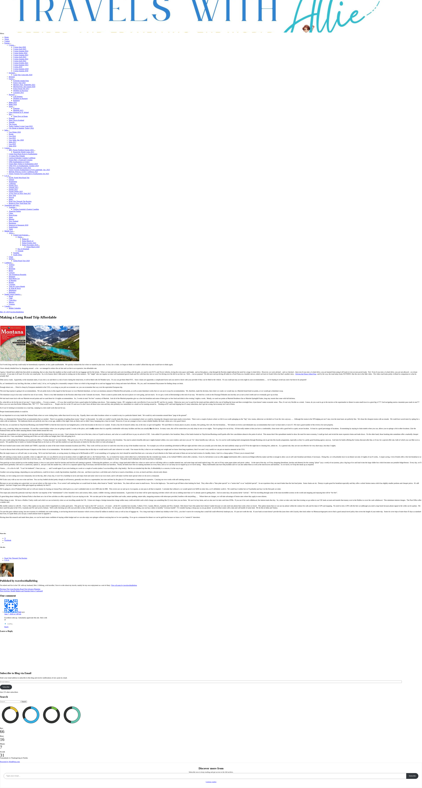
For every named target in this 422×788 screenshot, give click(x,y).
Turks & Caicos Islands (17, 286)
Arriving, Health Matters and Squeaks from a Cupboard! (21, 591)
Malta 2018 (13, 104)
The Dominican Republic (17, 274)
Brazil (11, 296)
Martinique (12, 290)
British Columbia (15, 308)
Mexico (11, 302)
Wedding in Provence (20, 91)
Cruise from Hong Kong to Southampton (23, 154)
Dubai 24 (25, 239)
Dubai (20, 237)
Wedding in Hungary (20, 98)
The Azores (13, 124)
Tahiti (11, 229)
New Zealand (13, 221)
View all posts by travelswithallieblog (124, 585)
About (6, 39)
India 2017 (12, 142)
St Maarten (12, 280)
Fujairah (20, 251)
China (11, 213)
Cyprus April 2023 (19, 57)
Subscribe (6, 687)
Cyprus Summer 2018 (20, 69)
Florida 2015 (13, 185)
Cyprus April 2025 (19, 49)
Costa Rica (12, 300)
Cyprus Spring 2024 (20, 53)
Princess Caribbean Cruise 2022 (20, 168)
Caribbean (8, 263)
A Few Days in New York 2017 (20, 193)
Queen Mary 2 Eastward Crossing (20, 160)
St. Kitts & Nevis (15, 288)
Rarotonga (12, 223)
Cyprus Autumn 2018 (20, 71)
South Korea (13, 227)
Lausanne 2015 (18, 93)
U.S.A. (6, 176)
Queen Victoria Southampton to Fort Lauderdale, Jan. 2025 (29, 170)
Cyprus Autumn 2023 (20, 55)
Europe (6, 43)
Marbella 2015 (18, 110)
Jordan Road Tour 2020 (21, 261)
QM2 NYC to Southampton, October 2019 (24, 166)
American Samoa (15, 211)
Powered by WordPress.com (10, 762)
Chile (11, 298)
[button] (13, 343)
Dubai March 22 (27, 241)
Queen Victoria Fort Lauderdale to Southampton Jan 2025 (29, 174)
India (6, 130)
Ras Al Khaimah (23, 249)
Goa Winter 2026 (15, 132)
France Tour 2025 (19, 83)
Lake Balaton (18, 96)
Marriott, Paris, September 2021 (24, 85)
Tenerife (12, 122)
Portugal (12, 118)
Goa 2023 (12, 138)
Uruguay (12, 304)
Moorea (11, 219)
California (12, 184)
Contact (7, 41)
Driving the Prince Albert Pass (305, 374)
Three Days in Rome (20, 116)
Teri (19, 612)
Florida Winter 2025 (16, 191)
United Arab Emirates (20, 235)
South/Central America (12, 294)
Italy (10, 114)
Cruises (7, 148)
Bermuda (12, 269)
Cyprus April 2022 (19, 61)
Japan (11, 217)
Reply (6, 627)
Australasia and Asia (11, 205)
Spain (11, 106)
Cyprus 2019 (17, 67)
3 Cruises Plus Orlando (17, 156)
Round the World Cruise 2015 (23, 152)
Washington (13, 182)
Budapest (16, 100)
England (12, 73)
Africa (11, 233)
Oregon (11, 180)
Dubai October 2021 (29, 243)
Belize (11, 271)
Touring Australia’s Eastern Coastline (26, 209)
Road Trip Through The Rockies (20, 201)
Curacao (12, 273)
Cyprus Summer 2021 (20, 65)
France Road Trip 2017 (21, 89)
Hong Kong (13, 215)
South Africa (17, 255)
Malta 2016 (13, 102)
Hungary (12, 94)
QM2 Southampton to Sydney (19, 162)
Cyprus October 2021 (20, 63)
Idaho (11, 199)
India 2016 (12, 146)
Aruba (11, 267)
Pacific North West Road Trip (19, 178)
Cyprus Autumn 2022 (20, 59)
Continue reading (211, 782)
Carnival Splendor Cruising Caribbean (22, 158)
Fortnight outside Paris (21, 81)
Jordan (11, 259)
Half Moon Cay (14, 278)
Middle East (8, 231)
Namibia (16, 253)
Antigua (11, 265)
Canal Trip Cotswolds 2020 (22, 75)
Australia (12, 207)
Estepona (16, 108)
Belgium (12, 77)
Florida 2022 (13, 189)
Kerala (11, 134)
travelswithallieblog (17, 312)
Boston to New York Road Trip (20, 203)
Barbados (12, 292)
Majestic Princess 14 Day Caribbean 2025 (23, 172)
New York (12, 195)
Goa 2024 (12, 136)
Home (6, 37)
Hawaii (11, 197)
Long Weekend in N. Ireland (19, 112)
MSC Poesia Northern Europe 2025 (21, 150)
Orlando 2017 (13, 187)
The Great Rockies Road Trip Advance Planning (20, 589)
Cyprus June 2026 (19, 47)
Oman (11, 257)
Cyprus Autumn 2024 (20, 51)
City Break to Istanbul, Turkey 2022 (21, 128)
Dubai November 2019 (30, 245)
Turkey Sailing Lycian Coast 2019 (21, 126)
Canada (7, 306)
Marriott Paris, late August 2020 (24, 87)
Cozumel (12, 284)
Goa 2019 (12, 144)
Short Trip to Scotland (16, 120)
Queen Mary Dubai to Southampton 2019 (23, 164)
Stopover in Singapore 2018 (18, 225)
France (11, 79)
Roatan (11, 282)
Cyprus (11, 45)
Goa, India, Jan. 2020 (16, 140)
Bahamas (12, 276)
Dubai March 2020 (33, 247)
